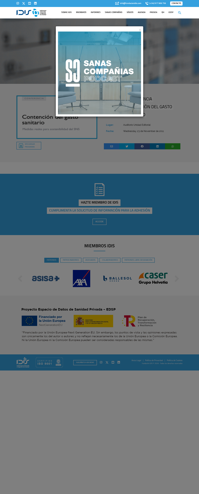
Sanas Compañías (113, 12)
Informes (96, 12)
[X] (23, 3)
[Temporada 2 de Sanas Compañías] (99, 73)
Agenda (141, 12)
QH (163, 12)
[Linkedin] (35, 3)
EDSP (171, 12)
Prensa (153, 12)
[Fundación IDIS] (31, 12)
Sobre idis (66, 12)
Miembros (81, 12)
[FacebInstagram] (17, 3)
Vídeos (130, 12)
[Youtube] (29, 3)
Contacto (176, 3)
